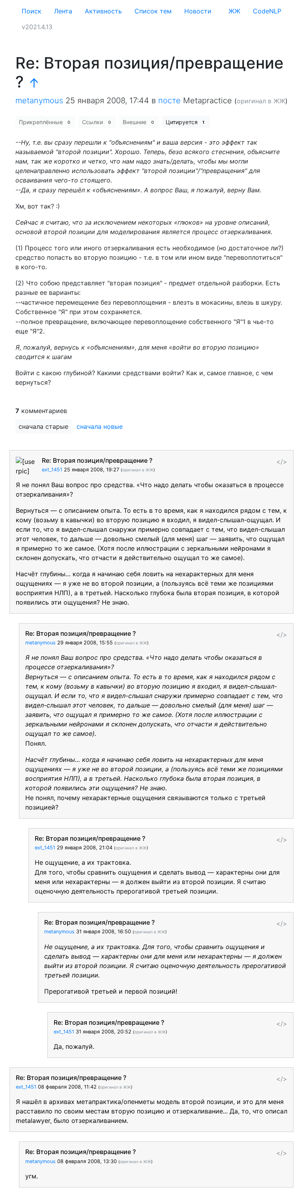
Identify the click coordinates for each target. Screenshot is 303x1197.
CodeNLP (267, 11)
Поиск (31, 11)
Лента (63, 11)
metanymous (39, 100)
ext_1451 (52, 470)
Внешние (138, 122)
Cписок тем (153, 11)
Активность (103, 11)
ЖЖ (234, 11)
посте (169, 100)
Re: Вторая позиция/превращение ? (97, 460)
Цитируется (185, 122)
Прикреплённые (44, 122)
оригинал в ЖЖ (261, 101)
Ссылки (96, 122)
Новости (197, 11)
